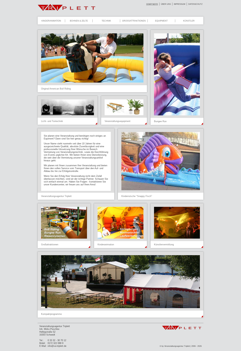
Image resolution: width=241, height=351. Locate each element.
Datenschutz (195, 4)
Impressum (179, 4)
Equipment (161, 21)
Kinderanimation (51, 21)
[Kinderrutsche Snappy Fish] (160, 189)
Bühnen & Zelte (79, 21)
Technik (106, 21)
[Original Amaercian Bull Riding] (92, 82)
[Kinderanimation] (120, 223)
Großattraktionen (134, 21)
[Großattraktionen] (64, 223)
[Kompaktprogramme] (120, 282)
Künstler (189, 21)
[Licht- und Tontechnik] (67, 107)
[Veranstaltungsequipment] (124, 107)
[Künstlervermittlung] (177, 223)
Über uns (166, 4)
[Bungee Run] (177, 74)
